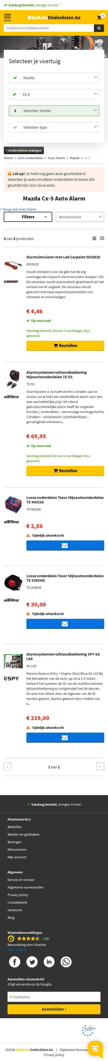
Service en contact (21, 879)
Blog (11, 917)
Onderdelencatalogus (24, 150)
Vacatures (15, 910)
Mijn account (17, 857)
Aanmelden (53, 1009)
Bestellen (15, 827)
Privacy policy (18, 895)
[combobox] (60, 78)
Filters (28, 217)
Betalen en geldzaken (24, 834)
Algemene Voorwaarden (78, 1049)
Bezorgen (15, 842)
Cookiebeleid (17, 902)
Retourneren (17, 849)
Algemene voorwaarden (25, 887)
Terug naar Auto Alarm (19, 209)
